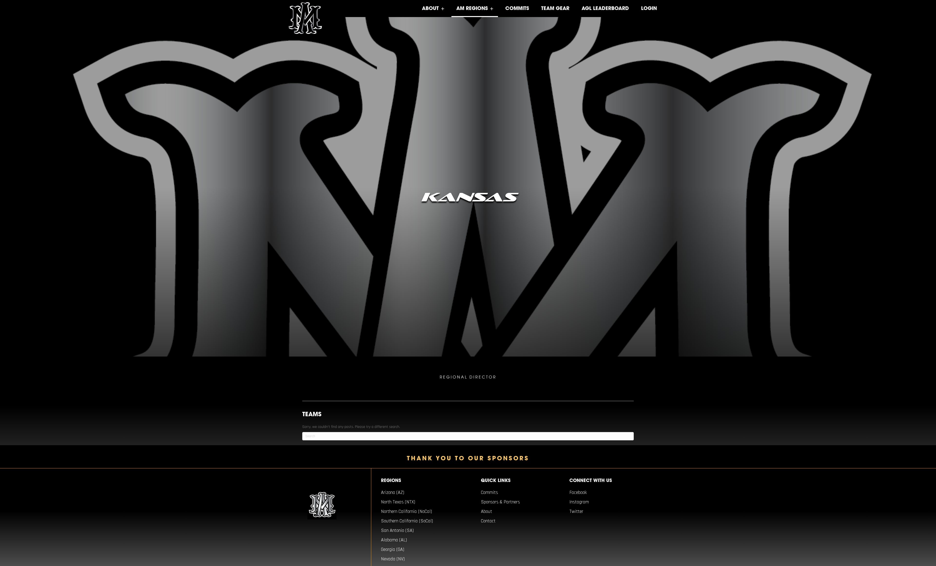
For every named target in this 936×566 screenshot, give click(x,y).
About (486, 511)
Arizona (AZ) (392, 492)
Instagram (579, 502)
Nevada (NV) (393, 559)
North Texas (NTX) (398, 502)
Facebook (578, 492)
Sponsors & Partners (500, 502)
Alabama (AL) (394, 540)
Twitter (576, 511)
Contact (488, 521)
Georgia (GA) (392, 549)
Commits (489, 492)
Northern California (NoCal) (406, 511)
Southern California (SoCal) (407, 521)
